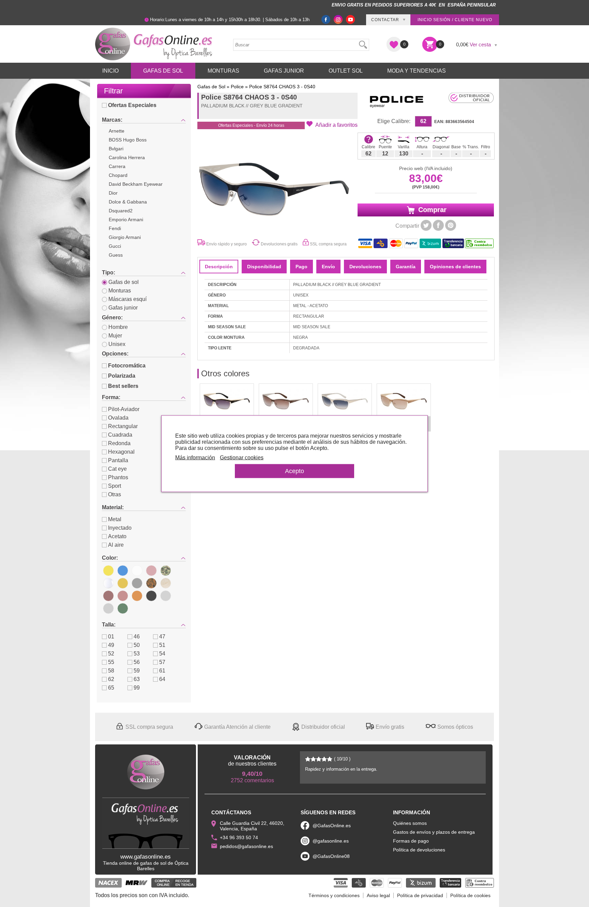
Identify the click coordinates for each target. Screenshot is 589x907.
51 (162, 645)
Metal (114, 519)
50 (137, 645)
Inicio (110, 71)
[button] (332, 124)
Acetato (117, 536)
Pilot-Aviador (123, 409)
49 (111, 645)
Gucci (115, 246)
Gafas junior (123, 308)
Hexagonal (121, 452)
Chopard (118, 175)
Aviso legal (378, 895)
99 (137, 688)
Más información (195, 457)
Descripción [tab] (219, 266)
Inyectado (120, 528)
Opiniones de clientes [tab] (455, 266)
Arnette (116, 131)
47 (162, 636)
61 (162, 671)
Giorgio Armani (125, 237)
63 (137, 679)
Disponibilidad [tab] (264, 266)
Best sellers (123, 386)
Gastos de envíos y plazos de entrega (434, 832)
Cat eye (117, 469)
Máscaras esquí (127, 299)
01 (111, 636)
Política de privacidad (420, 895)
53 (137, 653)
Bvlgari (116, 148)
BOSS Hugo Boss (128, 139)
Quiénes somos (410, 823)
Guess (116, 255)
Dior (113, 193)
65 (111, 688)
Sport (114, 486)
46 (137, 636)
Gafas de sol (123, 282)
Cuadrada (120, 435)
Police (237, 86)
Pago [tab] (301, 266)
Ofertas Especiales (132, 105)
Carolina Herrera (127, 157)
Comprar (431, 209)
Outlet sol (346, 71)
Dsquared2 (121, 210)
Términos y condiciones (334, 895)
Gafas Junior (284, 71)
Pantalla (118, 460)
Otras (114, 494)
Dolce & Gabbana (128, 202)
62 (111, 679)
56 (137, 662)
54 (162, 653)
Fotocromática (127, 365)
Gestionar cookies (241, 457)
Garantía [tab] (406, 266)
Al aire (116, 545)
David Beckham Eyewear (136, 184)
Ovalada (118, 418)
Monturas (223, 71)
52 (111, 653)
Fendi (115, 228)
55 (111, 662)
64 (162, 679)
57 (162, 662)
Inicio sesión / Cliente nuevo (455, 19)
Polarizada (121, 376)
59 (137, 671)
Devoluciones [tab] (365, 266)
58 (111, 671)
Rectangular (123, 426)
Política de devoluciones (419, 849)
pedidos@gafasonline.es (246, 846)
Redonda (119, 443)
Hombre (118, 327)
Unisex (116, 344)
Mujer (115, 335)
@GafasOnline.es (332, 825)
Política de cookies (470, 895)
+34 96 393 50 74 (239, 837)
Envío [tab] (328, 266)
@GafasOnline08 (331, 856)
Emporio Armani (126, 219)
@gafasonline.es (331, 841)
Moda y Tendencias (416, 71)
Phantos (118, 477)
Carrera (117, 166)
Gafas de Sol (163, 71)
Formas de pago (411, 841)
